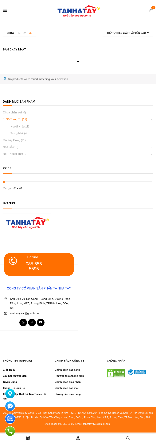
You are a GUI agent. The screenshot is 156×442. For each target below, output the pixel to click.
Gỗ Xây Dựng (11, 140)
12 (19, 32)
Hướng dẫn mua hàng (68, 394)
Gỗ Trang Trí (13, 119)
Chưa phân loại (12, 112)
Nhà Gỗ (8, 147)
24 (24, 32)
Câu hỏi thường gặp (15, 375)
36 (30, 32)
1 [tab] (78, 61)
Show (10, 33)
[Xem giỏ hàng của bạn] (151, 10)
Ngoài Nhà (17, 126)
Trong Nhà (16, 133)
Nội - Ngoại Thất (13, 153)
